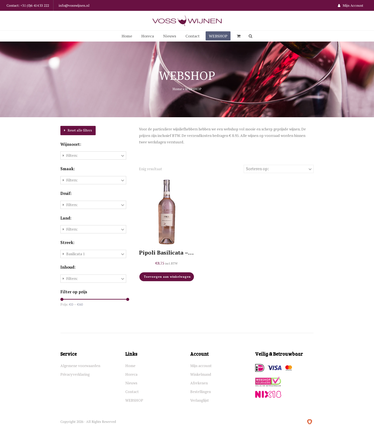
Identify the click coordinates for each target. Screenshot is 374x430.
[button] (238, 36)
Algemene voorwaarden (80, 365)
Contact (132, 391)
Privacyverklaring (75, 374)
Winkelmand (200, 374)
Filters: (72, 155)
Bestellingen (200, 391)
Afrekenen (199, 382)
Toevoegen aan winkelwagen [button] (167, 277)
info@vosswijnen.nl (74, 5)
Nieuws (131, 382)
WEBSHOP (134, 400)
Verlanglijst (199, 400)
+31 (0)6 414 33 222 (34, 5)
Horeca (131, 374)
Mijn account (201, 365)
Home (177, 89)
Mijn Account (353, 5)
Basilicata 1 (75, 253)
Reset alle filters (80, 130)
